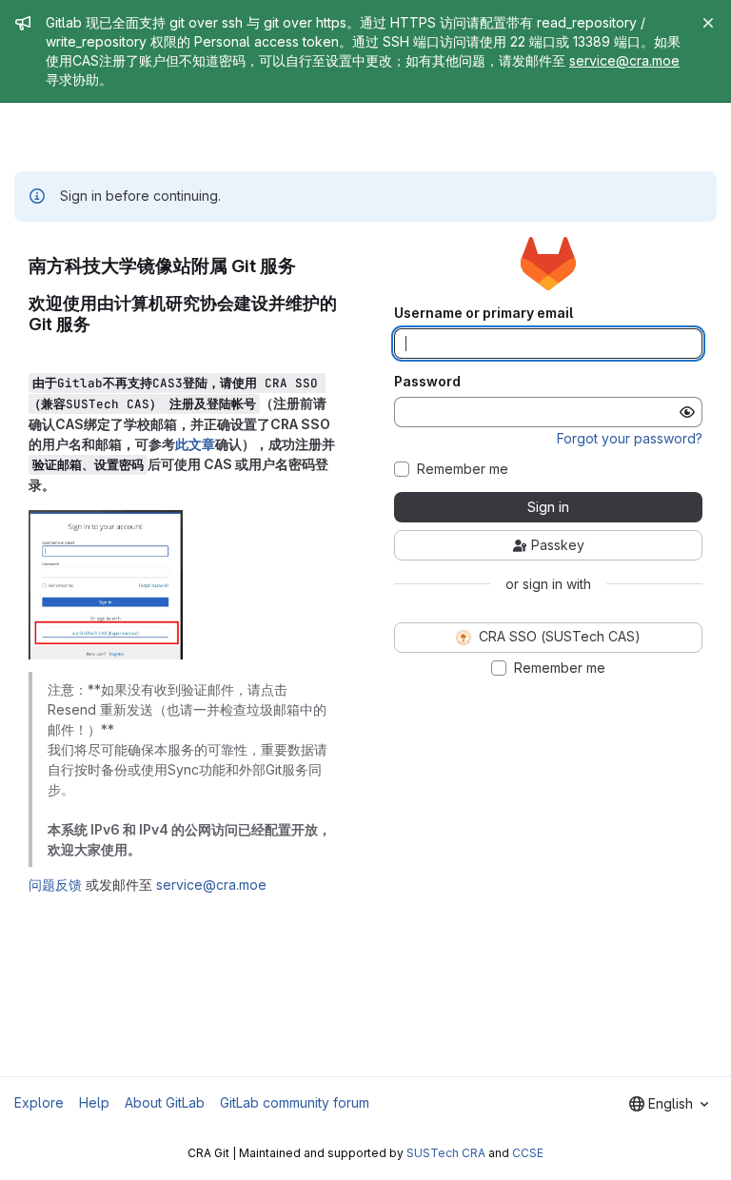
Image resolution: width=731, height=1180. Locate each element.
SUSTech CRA (445, 1153)
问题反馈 (55, 884)
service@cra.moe (624, 60)
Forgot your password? (629, 438)
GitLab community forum (294, 1102)
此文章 (195, 444)
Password (427, 381)
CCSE (527, 1153)
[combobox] (669, 1103)
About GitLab (165, 1102)
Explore (39, 1102)
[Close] (708, 22)
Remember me (462, 469)
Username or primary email (483, 313)
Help (94, 1102)
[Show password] (687, 412)
